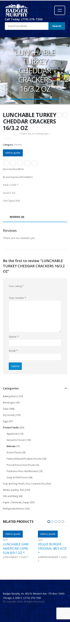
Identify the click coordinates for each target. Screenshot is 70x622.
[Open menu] (59, 10)
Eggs (5, 421)
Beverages (9, 402)
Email (34, 163)
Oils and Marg (10, 496)
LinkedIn (20, 163)
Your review (17, 298)
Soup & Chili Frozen (17, 477)
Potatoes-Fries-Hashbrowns (22, 471)
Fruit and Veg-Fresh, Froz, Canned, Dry (24, 483)
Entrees (18, 144)
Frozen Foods (10, 427)
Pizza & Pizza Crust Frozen (21, 465)
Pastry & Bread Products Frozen (24, 458)
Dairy (6, 408)
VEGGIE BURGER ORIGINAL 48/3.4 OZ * (17, 548)
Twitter (13, 163)
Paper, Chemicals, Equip (16, 502)
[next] (65, 115)
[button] (49, 521)
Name (14, 336)
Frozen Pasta (14, 452)
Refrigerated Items (13, 508)
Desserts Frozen (16, 440)
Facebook (6, 163)
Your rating (16, 286)
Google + (27, 163)
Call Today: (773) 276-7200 (24, 19)
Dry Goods (9, 415)
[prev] (59, 115)
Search (56, 26)
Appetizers (13, 433)
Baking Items (10, 396)
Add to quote (12, 152)
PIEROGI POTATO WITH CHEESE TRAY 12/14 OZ (52, 548)
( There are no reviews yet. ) (34, 133)
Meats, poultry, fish (13, 490)
